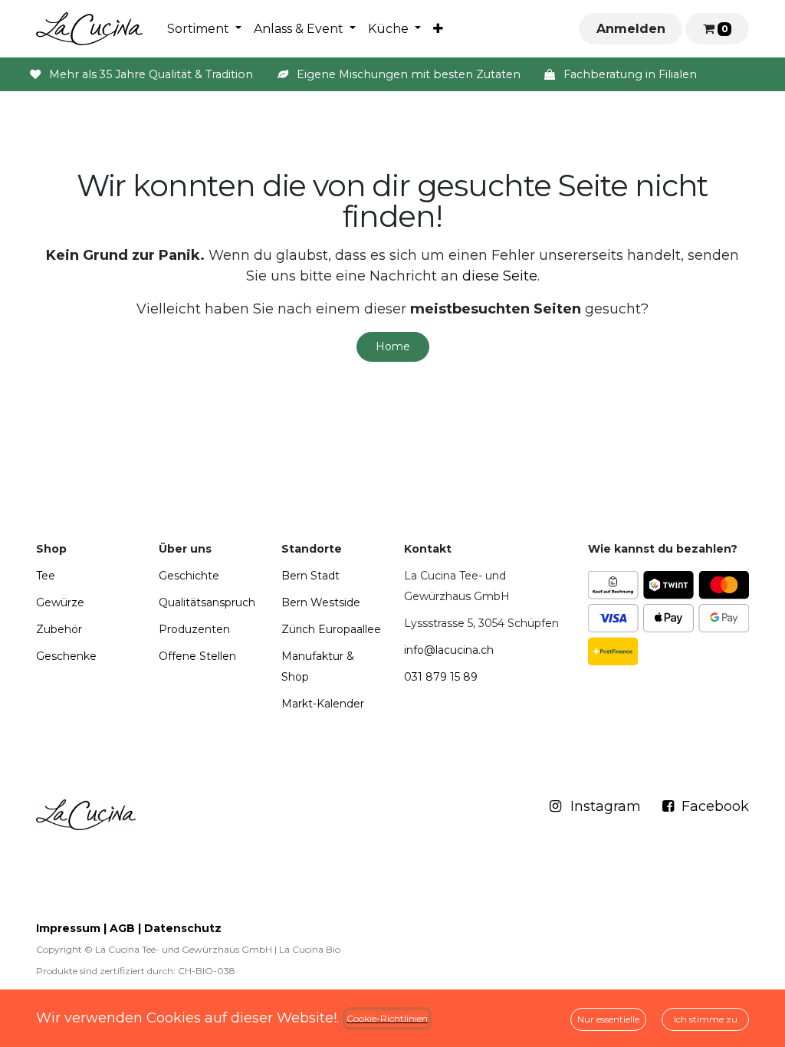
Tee (45, 576)
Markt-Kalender (322, 704)
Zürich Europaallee (331, 629)
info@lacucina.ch (449, 650)
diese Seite (499, 275)
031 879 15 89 (441, 677)
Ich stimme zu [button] (705, 1019)
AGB (122, 928)
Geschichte (189, 576)
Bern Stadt (310, 576)
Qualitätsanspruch (207, 602)
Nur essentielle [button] (608, 1019)
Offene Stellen (197, 656)
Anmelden (630, 28)
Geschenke (66, 656)
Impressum (68, 928)
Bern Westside (320, 602)
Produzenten (194, 629)
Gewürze (60, 602)
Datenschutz (183, 928)
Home (393, 346)
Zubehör (59, 629)
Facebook (711, 806)
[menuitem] (204, 29)
